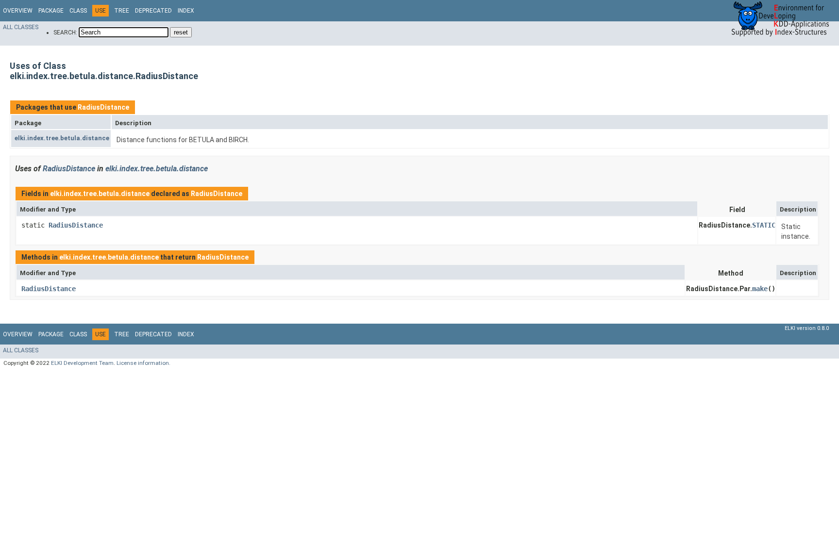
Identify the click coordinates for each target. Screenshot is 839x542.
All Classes (20, 27)
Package (51, 10)
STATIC (763, 225)
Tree (121, 10)
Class (78, 10)
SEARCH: (65, 32)
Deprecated (153, 10)
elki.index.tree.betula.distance (62, 138)
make (760, 289)
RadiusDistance (103, 107)
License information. (143, 363)
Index (186, 10)
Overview (18, 10)
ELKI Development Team (82, 363)
